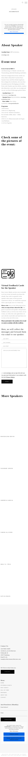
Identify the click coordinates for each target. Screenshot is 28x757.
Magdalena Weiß (8, 436)
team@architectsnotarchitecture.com (11, 659)
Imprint (24, 755)
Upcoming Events (6, 685)
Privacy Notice (10, 377)
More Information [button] (14, 31)
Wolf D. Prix (6, 564)
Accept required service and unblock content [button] (14, 738)
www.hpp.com (5, 55)
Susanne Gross (7, 468)
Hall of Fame (5, 690)
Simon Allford (7, 532)
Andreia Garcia (7, 500)
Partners (4, 692)
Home (2, 682)
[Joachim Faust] (14, 157)
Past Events (4, 687)
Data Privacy (17, 755)
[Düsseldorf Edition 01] (14, 212)
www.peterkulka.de (13, 103)
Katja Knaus (5, 596)
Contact (3, 697)
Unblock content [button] (14, 734)
